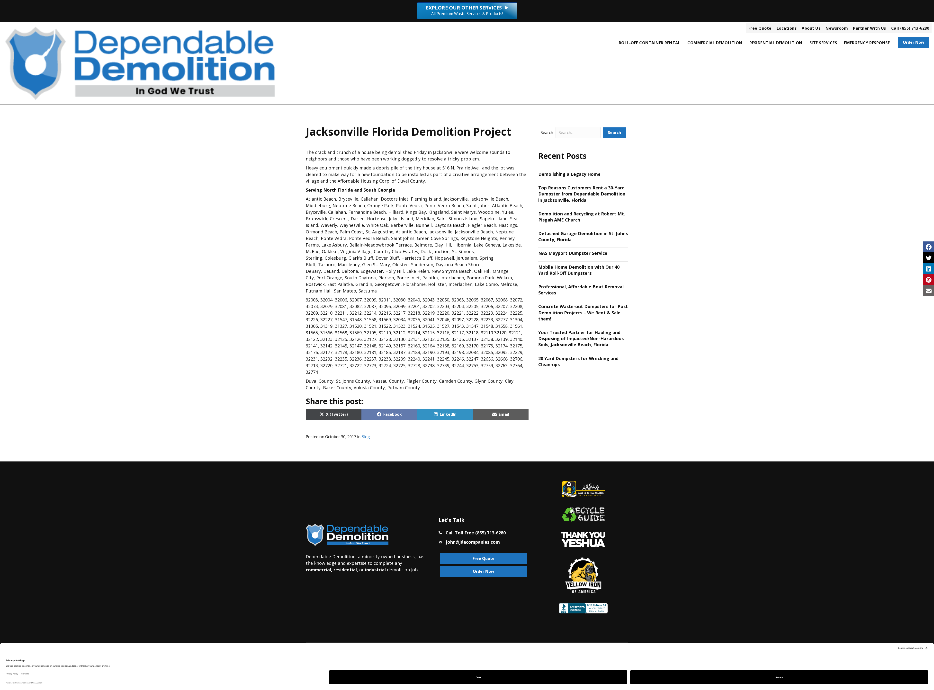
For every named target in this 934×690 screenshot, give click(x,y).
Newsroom (837, 28)
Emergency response (867, 42)
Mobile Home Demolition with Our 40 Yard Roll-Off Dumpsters (579, 270)
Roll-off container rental (650, 42)
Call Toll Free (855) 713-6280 (476, 533)
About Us (811, 28)
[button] (614, 132)
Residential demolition (775, 42)
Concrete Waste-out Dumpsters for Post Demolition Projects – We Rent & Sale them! (583, 312)
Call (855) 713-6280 (910, 28)
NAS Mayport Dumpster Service (572, 253)
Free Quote (760, 28)
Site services (823, 42)
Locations (787, 28)
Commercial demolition (714, 42)
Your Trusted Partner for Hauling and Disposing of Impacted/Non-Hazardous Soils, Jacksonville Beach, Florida (581, 338)
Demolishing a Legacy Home (569, 174)
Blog (365, 436)
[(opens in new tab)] (583, 539)
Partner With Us (869, 28)
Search (547, 132)
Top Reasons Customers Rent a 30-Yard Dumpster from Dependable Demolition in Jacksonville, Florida (581, 194)
